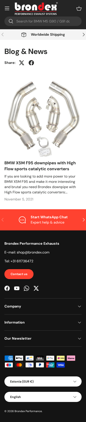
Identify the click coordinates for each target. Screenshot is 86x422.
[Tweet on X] (21, 63)
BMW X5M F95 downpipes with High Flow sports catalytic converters (40, 165)
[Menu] (7, 8)
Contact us (19, 274)
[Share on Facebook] (31, 63)
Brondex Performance (28, 411)
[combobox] (43, 21)
